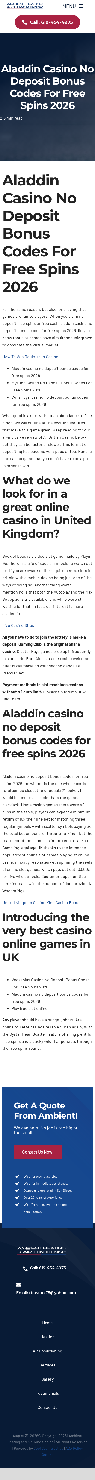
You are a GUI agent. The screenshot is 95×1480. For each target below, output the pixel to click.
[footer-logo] (41, 1249)
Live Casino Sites (18, 625)
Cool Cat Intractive (48, 1448)
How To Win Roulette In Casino (30, 356)
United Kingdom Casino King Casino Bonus (41, 902)
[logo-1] (25, 5)
